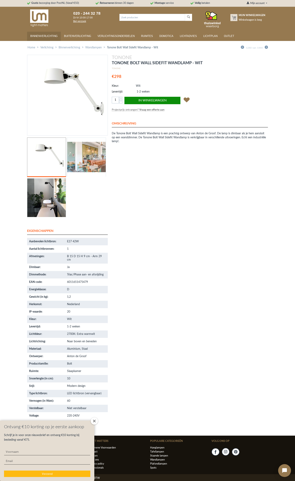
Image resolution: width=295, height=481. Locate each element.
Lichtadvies (188, 36)
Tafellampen (157, 451)
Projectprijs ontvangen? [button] (138, 110)
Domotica (166, 36)
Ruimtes (147, 36)
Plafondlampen (158, 464)
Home (31, 47)
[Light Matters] (37, 18)
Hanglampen (157, 447)
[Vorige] (242, 48)
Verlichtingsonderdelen (116, 36)
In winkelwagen (152, 100)
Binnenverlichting (44, 36)
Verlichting (46, 47)
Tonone (116, 68)
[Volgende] (266, 48)
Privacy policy (96, 464)
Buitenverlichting (77, 36)
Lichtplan (210, 36)
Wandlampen (93, 47)
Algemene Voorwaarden (102, 447)
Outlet (229, 36)
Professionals (96, 468)
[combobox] (152, 17)
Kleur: (115, 86)
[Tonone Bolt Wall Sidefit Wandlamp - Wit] (67, 95)
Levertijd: (117, 91)
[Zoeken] (188, 17)
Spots (153, 468)
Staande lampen (159, 456)
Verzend (47, 474)
